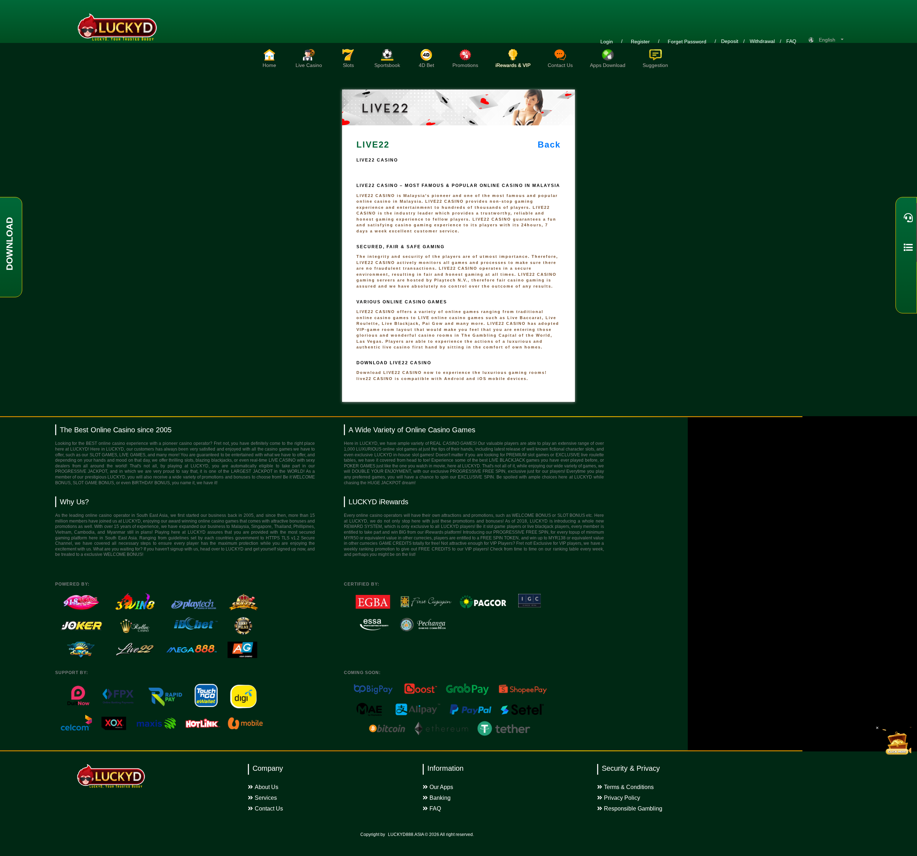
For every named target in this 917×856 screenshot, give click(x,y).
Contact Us (560, 65)
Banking (440, 798)
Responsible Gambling (633, 808)
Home (269, 65)
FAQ (791, 41)
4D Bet (426, 65)
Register (640, 41)
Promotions (465, 65)
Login (606, 41)
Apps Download (607, 65)
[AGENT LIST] (906, 247)
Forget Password (687, 41)
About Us (266, 787)
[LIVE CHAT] (906, 217)
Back (549, 144)
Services (266, 798)
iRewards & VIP (512, 65)
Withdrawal (762, 41)
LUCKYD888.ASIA (406, 834)
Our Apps (441, 787)
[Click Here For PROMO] (897, 741)
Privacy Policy (622, 798)
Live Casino (309, 65)
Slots (348, 65)
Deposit (729, 41)
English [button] (829, 40)
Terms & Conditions (629, 787)
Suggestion (655, 65)
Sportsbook (387, 65)
